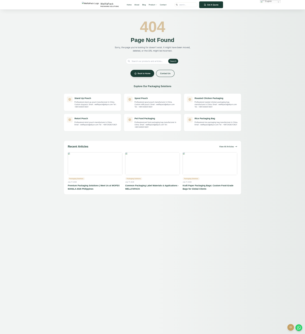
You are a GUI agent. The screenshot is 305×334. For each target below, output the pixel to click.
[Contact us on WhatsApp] (298, 326)
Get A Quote (212, 5)
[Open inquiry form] (290, 327)
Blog (144, 5)
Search (173, 61)
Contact (163, 5)
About (136, 5)
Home (129, 5)
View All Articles (226, 146)
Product (152, 5)
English (268, 1)
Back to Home (144, 73)
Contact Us (165, 73)
